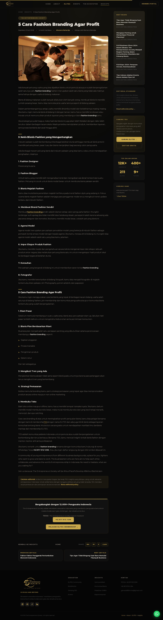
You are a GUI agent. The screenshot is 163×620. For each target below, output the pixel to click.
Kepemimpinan (100, 594)
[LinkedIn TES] (37, 604)
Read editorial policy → (125, 109)
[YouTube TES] (27, 604)
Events (76, 4)
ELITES (67, 4)
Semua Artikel (100, 582)
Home (48, 4)
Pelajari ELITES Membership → (63, 527)
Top (157, 609)
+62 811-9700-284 (127, 586)
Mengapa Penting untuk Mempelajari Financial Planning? (126, 36)
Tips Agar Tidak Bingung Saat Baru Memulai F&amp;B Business (128, 23)
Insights (105, 4)
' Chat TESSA (121, 196)
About (57, 4)
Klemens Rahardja (63, 30)
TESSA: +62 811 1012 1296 (129, 582)
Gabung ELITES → (129, 139)
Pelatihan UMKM (100, 590)
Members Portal (149, 4)
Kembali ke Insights (28, 544)
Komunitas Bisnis (101, 586)
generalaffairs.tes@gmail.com (131, 590)
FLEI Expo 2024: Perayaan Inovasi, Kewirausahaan (126, 67)
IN (93, 544)
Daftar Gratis (129, 145)
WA (88, 544)
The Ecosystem (90, 4)
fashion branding (34, 212)
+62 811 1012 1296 (63, 519)
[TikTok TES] (32, 604)
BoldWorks (72, 586)
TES (45, 422)
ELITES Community (75, 582)
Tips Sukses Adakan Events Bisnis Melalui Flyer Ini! (127, 77)
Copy (105, 544)
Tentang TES (72, 590)
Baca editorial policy (69, 484)
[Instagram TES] (22, 604)
